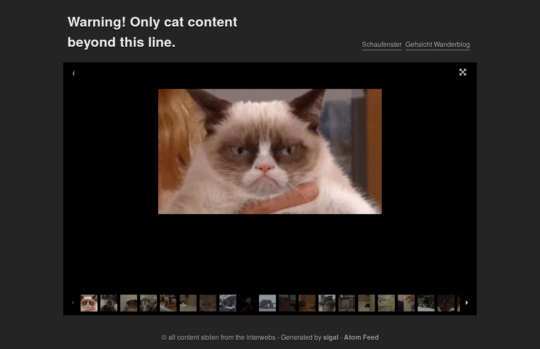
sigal (330, 337)
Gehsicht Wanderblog (437, 44)
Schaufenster (382, 44)
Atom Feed (361, 337)
